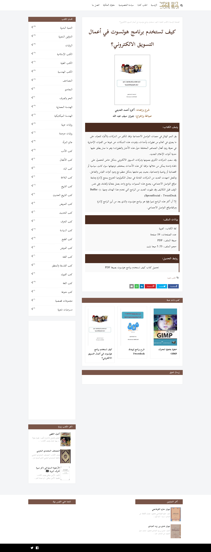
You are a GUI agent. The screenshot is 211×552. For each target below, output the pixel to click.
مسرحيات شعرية (52, 310)
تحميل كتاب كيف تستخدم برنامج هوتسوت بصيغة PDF (132, 267)
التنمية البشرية (52, 28)
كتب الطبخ (52, 239)
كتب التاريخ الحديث (52, 195)
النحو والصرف (52, 98)
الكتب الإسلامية (52, 54)
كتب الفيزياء (52, 274)
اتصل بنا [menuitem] (95, 5)
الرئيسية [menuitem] (154, 5)
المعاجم (52, 90)
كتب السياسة (52, 230)
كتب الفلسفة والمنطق (52, 266)
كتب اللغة (52, 283)
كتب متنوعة (52, 292)
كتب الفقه (52, 257)
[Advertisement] (52, 370)
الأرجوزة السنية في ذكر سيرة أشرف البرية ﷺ (48, 469)
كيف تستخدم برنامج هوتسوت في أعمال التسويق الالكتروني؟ (100, 354)
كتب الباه (52, 169)
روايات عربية (52, 125)
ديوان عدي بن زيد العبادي (159, 526)
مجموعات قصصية (52, 301)
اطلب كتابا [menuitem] (142, 5)
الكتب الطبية (52, 63)
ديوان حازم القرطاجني (161, 509)
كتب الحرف (52, 222)
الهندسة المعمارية (52, 107)
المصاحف (52, 81)
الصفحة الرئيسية (174, 22)
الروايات (52, 45)
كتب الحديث (52, 213)
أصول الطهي (54, 434)
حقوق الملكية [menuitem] (109, 5)
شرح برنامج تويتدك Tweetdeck (137, 352)
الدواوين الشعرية (52, 37)
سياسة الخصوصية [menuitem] (126, 5)
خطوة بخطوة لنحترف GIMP (167, 352)
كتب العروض (52, 248)
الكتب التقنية (164, 22)
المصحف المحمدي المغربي (48, 451)
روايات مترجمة (52, 134)
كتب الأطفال (52, 160)
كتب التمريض (52, 204)
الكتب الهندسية (52, 72)
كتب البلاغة (52, 178)
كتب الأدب (52, 151)
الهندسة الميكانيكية (52, 116)
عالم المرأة (52, 142)
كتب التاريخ (52, 186)
